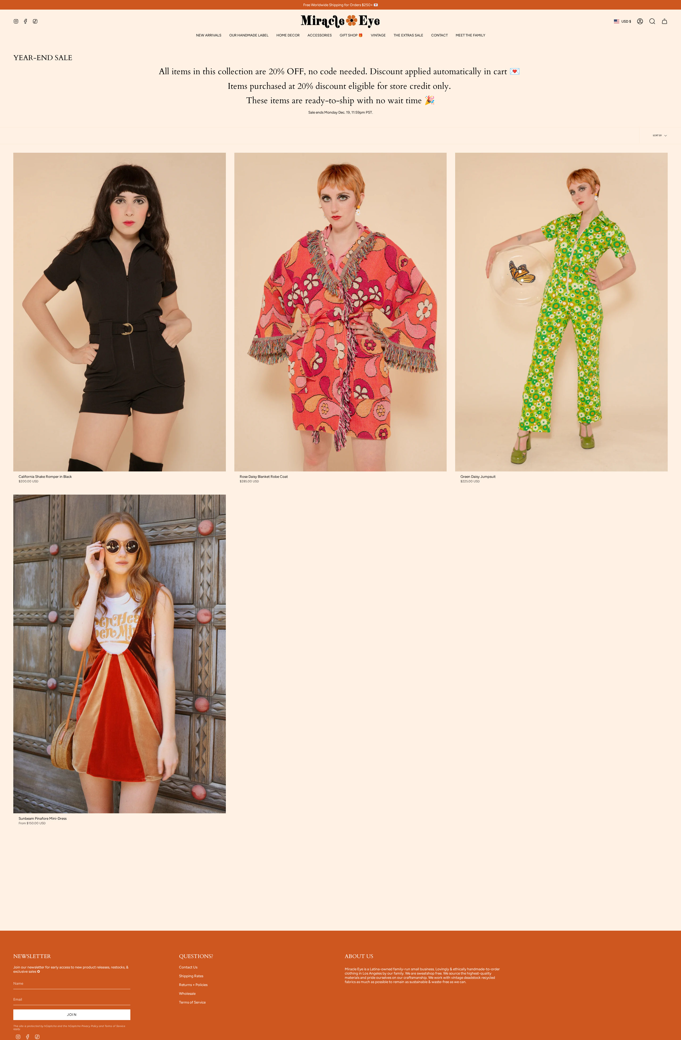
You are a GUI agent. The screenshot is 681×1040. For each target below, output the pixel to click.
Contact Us (188, 967)
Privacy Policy (89, 1026)
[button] (248, 35)
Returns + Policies (193, 985)
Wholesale (187, 993)
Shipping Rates (191, 976)
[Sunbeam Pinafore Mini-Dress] (119, 654)
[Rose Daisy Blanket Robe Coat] (340, 312)
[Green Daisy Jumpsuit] (561, 312)
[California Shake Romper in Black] (119, 312)
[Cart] (664, 21)
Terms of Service (115, 1026)
